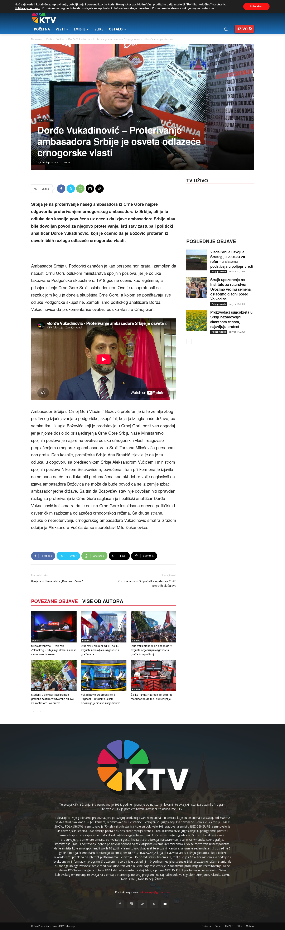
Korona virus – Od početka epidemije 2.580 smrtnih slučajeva (147, 583)
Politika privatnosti (27, 8)
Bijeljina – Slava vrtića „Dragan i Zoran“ (57, 581)
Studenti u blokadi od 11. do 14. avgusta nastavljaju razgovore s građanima (100, 650)
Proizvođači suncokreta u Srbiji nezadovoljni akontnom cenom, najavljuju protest (231, 319)
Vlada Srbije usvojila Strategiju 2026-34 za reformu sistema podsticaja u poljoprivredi (231, 259)
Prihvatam (256, 6)
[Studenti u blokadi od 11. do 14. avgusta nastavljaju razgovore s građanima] (103, 626)
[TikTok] (142, 904)
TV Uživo (197, 180)
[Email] (90, 188)
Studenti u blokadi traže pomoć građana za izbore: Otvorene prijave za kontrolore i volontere (52, 699)
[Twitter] (71, 188)
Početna (207, 926)
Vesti (49, 39)
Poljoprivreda (219, 271)
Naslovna (36, 39)
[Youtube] (165, 904)
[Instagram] (131, 904)
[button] (226, 29)
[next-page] (40, 711)
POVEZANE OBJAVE (54, 601)
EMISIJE (229, 926)
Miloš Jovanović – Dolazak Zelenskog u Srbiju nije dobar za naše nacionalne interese (53, 650)
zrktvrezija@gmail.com (155, 892)
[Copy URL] (99, 188)
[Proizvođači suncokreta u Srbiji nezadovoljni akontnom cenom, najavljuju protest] (196, 320)
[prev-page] (33, 711)
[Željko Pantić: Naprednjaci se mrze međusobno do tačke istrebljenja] (153, 675)
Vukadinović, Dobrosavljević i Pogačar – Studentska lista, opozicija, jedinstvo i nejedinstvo (100, 699)
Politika (60, 39)
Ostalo (250, 926)
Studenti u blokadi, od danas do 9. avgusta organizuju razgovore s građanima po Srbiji (151, 650)
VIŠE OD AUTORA (102, 601)
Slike (239, 926)
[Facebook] (61, 188)
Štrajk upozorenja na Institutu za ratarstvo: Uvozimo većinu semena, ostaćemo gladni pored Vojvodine (231, 289)
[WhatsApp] (80, 188)
